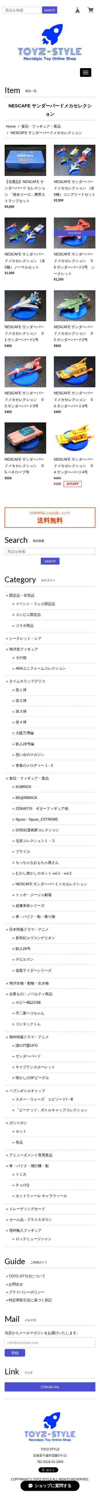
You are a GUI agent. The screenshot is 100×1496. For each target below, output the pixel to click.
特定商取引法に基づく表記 (30, 1300)
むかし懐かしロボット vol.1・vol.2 (44, 873)
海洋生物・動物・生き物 (29, 983)
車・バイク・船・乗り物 (35, 917)
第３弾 (21, 711)
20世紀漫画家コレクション (37, 830)
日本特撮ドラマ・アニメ (29, 929)
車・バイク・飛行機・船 (29, 1166)
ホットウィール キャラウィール (41, 1196)
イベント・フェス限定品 (35, 604)
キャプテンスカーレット (35, 1067)
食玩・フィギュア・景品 (41, 126)
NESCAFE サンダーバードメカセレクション (51, 884)
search (49, 10)
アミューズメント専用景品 (30, 1155)
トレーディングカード (27, 1209)
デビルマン (25, 959)
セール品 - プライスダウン (30, 1220)
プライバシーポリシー (27, 1292)
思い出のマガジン (30, 755)
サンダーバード (28, 1056)
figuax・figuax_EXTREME (37, 819)
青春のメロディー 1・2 (34, 765)
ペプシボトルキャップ (27, 1091)
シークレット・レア (25, 638)
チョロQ (22, 1185)
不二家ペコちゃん (30, 1013)
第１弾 (21, 690)
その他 (21, 658)
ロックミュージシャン (34, 1239)
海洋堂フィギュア (23, 649)
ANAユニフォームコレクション (41, 668)
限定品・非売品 (21, 595)
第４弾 (21, 722)
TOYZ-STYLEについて (27, 1276)
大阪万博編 (25, 733)
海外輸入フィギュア (25, 1230)
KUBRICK (23, 787)
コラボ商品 (25, 626)
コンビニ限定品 (28, 614)
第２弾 (21, 701)
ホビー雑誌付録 (28, 1002)
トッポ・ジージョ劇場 (34, 895)
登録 (14, 1353)
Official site (50, 1387)
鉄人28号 (23, 949)
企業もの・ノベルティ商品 (30, 994)
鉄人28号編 (25, 744)
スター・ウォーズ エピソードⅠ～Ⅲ (44, 1099)
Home (11, 126)
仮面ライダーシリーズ (34, 970)
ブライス (23, 851)
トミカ (21, 1174)
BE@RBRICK (26, 798)
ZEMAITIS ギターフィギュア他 (42, 808)
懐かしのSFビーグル (32, 1078)
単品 (19, 1142)
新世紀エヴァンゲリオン (35, 938)
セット (21, 1131)
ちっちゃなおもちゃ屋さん (37, 862)
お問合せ (16, 1284)
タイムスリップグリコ (27, 681)
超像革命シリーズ (30, 905)
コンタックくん (28, 1024)
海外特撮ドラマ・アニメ (29, 1037)
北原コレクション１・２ (35, 841)
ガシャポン (18, 1123)
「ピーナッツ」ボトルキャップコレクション (51, 1110)
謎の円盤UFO (27, 1045)
